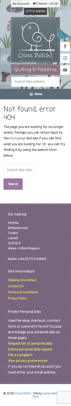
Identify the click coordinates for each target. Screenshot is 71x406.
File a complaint (20, 355)
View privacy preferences (27, 361)
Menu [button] (38, 94)
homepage (18, 138)
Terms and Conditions (23, 292)
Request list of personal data (30, 343)
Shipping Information (22, 280)
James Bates (51, 393)
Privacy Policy (17, 298)
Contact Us (15, 286)
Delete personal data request (30, 349)
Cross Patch (35, 39)
